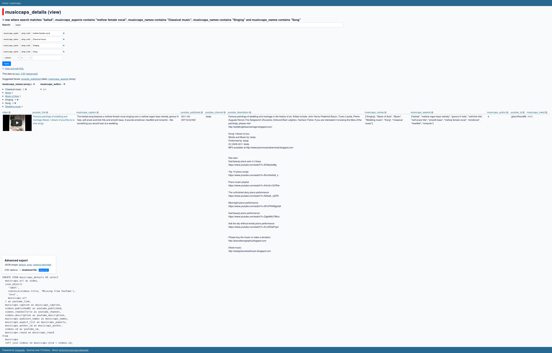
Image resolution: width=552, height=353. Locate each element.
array (29, 264)
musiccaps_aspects (58, 79)
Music (8, 92)
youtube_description (238, 112)
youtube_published (31, 79)
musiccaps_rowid (536, 112)
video (5, 112)
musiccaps (15, 3)
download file (29, 269)
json (17, 73)
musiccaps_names (374, 112)
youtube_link (38, 112)
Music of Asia (12, 96)
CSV (23, 73)
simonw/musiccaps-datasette (74, 350)
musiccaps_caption (86, 112)
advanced (32, 73)
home (5, 3)
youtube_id (516, 112)
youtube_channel (214, 112)
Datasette (20, 350)
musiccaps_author (496, 112)
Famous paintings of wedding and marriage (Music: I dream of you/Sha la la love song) (54, 120)
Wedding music (13, 106)
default (22, 264)
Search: (6, 24)
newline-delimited (42, 264)
